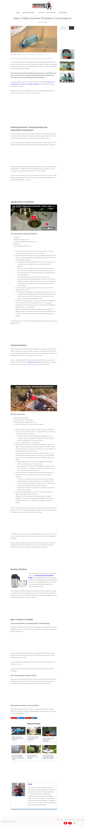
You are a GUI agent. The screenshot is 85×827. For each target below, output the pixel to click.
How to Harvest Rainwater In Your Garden (32, 757)
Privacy (77, 819)
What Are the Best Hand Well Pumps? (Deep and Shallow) (48, 757)
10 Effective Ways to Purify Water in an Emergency (33, 738)
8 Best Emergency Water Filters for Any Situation (18, 738)
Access (18, 54)
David (46, 22)
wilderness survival (32, 362)
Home (18, 12)
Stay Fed (41, 12)
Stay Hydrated (51, 12)
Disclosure (72, 819)
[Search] (71, 28)
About (61, 819)
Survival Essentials (28, 12)
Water (15, 54)
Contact (66, 819)
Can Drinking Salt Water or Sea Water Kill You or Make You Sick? (18, 757)
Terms (82, 819)
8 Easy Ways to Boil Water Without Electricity (48, 739)
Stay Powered (62, 12)
